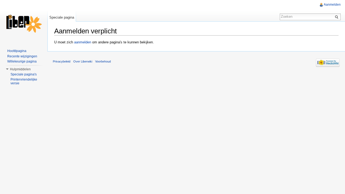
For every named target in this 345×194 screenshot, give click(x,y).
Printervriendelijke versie (24, 81)
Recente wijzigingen (22, 56)
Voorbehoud (103, 61)
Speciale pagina (61, 17)
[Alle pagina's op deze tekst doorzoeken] (337, 17)
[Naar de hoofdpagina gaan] (23, 21)
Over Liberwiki (82, 61)
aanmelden (82, 42)
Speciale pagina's (24, 74)
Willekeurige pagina (22, 61)
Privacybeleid (61, 61)
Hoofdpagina (16, 51)
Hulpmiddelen (20, 69)
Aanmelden (332, 4)
